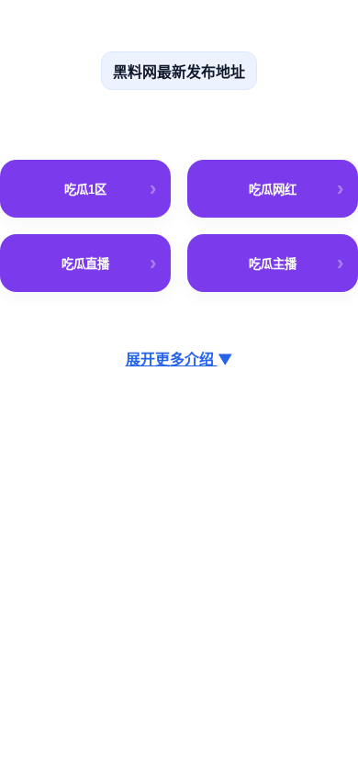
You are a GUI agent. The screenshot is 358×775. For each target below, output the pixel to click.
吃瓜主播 (272, 264)
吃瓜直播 (85, 264)
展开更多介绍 (179, 359)
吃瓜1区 (85, 190)
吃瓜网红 (272, 190)
